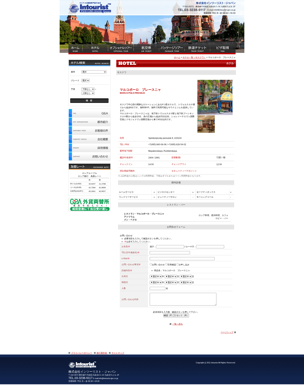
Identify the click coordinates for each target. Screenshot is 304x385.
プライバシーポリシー (81, 353)
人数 (124, 288)
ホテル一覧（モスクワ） (194, 57)
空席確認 (171, 264)
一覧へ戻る (177, 324)
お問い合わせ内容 (130, 299)
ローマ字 (190, 246)
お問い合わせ (158, 264)
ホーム (177, 57)
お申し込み (184, 264)
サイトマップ (118, 353)
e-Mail (125, 258)
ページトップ (227, 332)
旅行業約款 (102, 353)
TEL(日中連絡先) (129, 252)
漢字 (152, 246)
